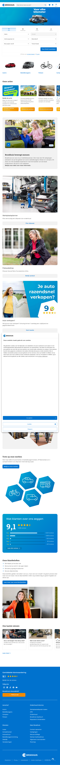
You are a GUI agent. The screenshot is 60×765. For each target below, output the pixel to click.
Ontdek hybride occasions (9, 109)
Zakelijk (4, 739)
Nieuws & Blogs (35, 734)
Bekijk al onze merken (11, 466)
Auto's (4, 73)
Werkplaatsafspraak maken (38, 709)
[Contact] (53, 759)
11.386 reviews (22, 528)
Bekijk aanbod (30, 276)
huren (38, 54)
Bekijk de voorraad (46, 109)
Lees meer (5, 653)
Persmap (33, 742)
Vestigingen (34, 732)
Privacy (16, 760)
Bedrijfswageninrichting (10, 737)
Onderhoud (33, 714)
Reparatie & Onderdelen (37, 719)
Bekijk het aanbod (28, 109)
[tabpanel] (30, 43)
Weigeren (30, 429)
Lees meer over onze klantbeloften (15, 582)
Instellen (29, 424)
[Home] (8, 5)
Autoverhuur (6, 734)
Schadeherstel (7, 732)
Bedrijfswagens (25, 73)
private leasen (31, 54)
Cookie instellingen (36, 760)
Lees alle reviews (13, 548)
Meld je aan (15, 695)
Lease (4, 729)
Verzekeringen (7, 742)
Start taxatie (30, 330)
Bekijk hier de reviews (9, 680)
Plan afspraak (30, 223)
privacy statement (42, 356)
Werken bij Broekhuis (37, 737)
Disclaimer (8, 760)
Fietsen (41, 73)
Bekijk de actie (7, 98)
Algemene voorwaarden (37, 739)
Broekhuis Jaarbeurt (36, 717)
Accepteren (29, 418)
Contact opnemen (36, 729)
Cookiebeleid (24, 760)
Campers (5, 714)
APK (31, 712)
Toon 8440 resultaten (49, 49)
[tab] (9, 29)
